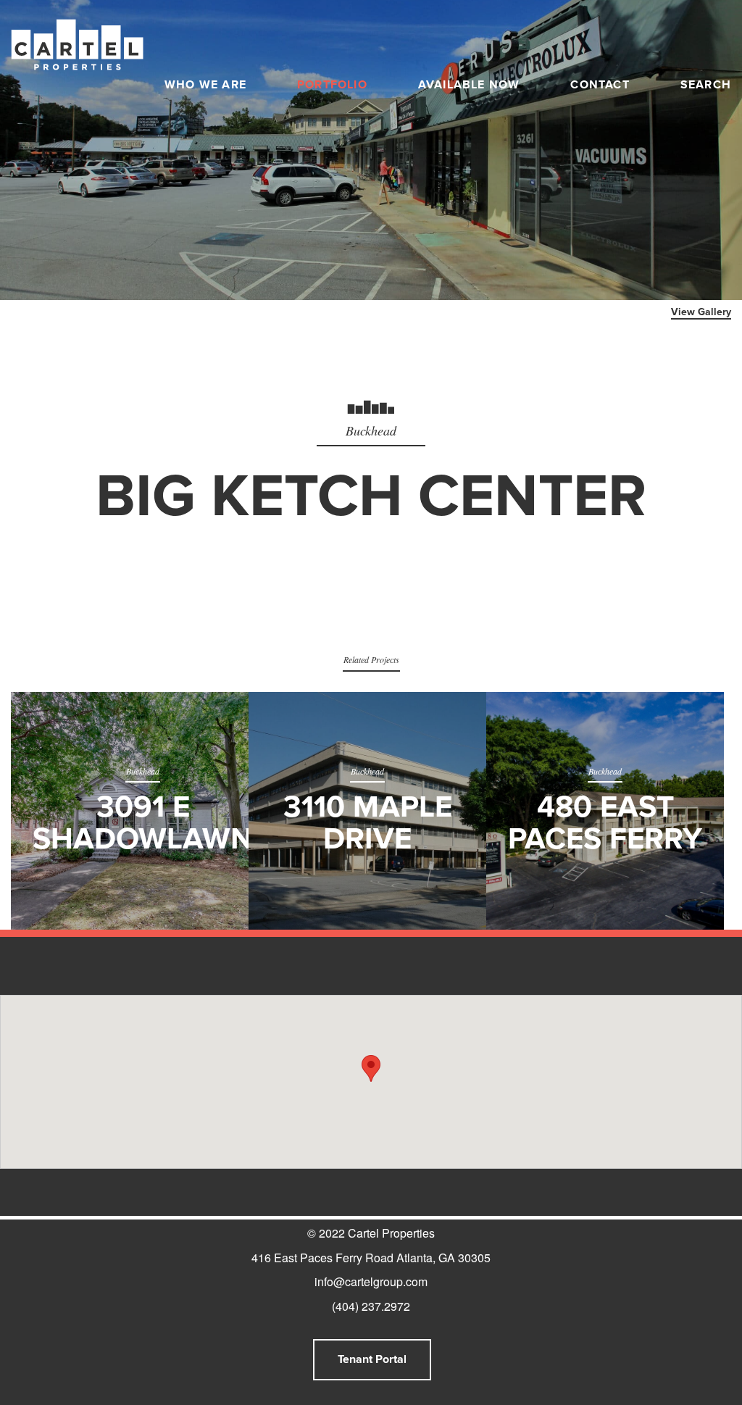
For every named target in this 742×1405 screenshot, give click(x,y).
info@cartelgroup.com (371, 1281)
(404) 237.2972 (371, 1306)
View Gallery (701, 312)
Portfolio (332, 85)
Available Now (469, 85)
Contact (599, 85)
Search (705, 85)
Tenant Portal (372, 1359)
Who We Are (205, 85)
